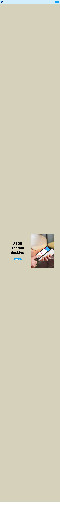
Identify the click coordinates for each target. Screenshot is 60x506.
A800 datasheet (17, 259)
